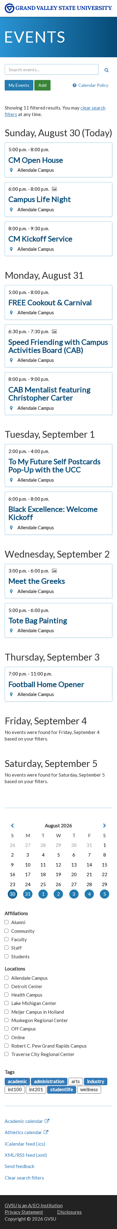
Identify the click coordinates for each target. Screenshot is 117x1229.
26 (12, 845)
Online (16, 1037)
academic (17, 1081)
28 (43, 845)
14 (89, 864)
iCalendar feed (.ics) (25, 1144)
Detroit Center (25, 986)
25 (43, 884)
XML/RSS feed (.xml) (26, 1155)
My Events (19, 85)
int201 (36, 1089)
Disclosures (69, 1212)
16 (12, 874)
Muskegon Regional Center (38, 1020)
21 (89, 874)
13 (74, 864)
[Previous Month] (12, 825)
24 (28, 884)
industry (95, 1081)
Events (35, 36)
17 (28, 874)
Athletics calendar (24, 1132)
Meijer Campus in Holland (36, 1012)
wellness (89, 1089)
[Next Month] (104, 825)
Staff (15, 948)
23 (12, 884)
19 (58, 874)
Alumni (16, 922)
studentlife (61, 1089)
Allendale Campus (28, 978)
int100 (15, 1089)
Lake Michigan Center (32, 1003)
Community (21, 931)
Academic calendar (24, 1121)
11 (43, 864)
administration (49, 1081)
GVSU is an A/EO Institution (34, 1205)
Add (42, 85)
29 (58, 845)
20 (74, 874)
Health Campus (25, 995)
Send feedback (19, 1166)
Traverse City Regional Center (41, 1054)
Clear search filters (24, 1177)
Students (19, 956)
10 (28, 864)
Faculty (17, 939)
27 (28, 845)
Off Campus (22, 1028)
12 (58, 864)
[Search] (106, 70)
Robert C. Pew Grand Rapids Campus (47, 1046)
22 (104, 874)
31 (89, 845)
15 (104, 864)
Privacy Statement (24, 1212)
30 (74, 845)
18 (43, 874)
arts (75, 1081)
